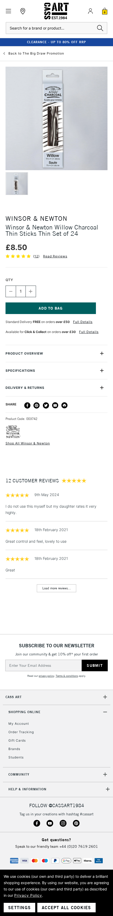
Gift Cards (17, 740)
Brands (14, 749)
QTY (9, 280)
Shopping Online (24, 712)
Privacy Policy (28, 895)
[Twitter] (46, 405)
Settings (19, 907)
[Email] (55, 405)
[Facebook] (27, 405)
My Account (18, 724)
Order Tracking (21, 732)
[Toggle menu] (8, 11)
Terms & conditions (67, 676)
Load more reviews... (56, 588)
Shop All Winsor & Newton (28, 443)
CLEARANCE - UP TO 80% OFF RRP (56, 42)
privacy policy (46, 676)
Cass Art (14, 697)
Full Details (83, 322)
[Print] (64, 405)
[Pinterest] (36, 405)
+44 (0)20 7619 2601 (78, 846)
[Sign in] (90, 11)
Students (16, 757)
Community (18, 774)
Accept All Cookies (66, 907)
